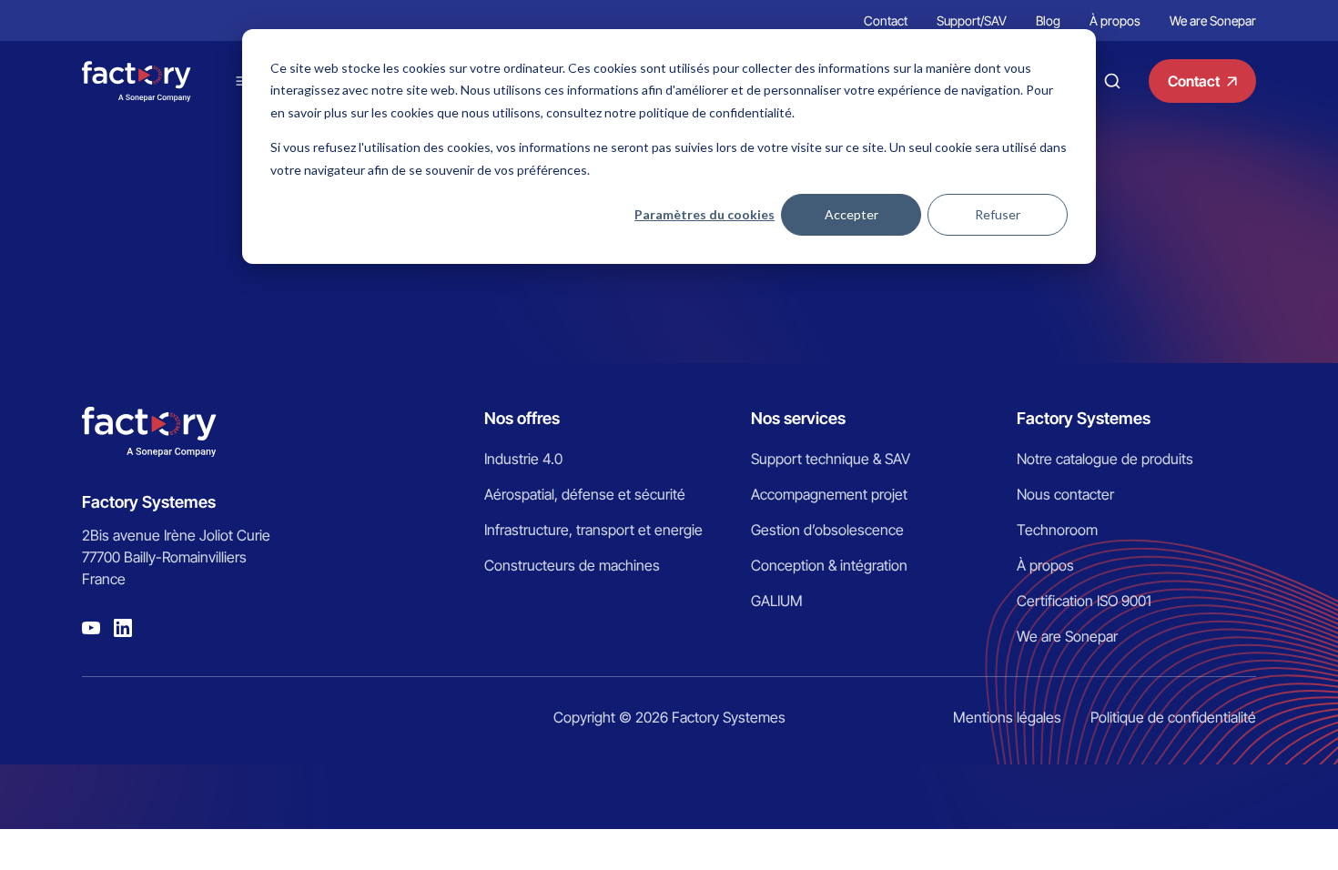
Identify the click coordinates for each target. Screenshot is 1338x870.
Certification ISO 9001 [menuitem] (1084, 601)
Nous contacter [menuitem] (1065, 494)
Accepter (851, 214)
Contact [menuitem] (885, 20)
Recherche (1112, 81)
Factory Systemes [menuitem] (1083, 418)
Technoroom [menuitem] (1057, 530)
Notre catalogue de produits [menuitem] (1105, 459)
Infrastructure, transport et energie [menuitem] (593, 530)
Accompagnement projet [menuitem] (829, 494)
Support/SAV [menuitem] (972, 20)
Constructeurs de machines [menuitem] (572, 565)
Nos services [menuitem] (798, 418)
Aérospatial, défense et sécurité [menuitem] (584, 494)
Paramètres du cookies (704, 214)
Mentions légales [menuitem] (1007, 717)
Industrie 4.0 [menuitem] (523, 459)
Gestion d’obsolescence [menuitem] (827, 530)
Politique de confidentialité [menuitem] (1173, 717)
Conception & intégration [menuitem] (829, 565)
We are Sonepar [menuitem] (1213, 20)
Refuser (997, 214)
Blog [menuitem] (1048, 20)
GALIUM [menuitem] (777, 601)
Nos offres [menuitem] (522, 418)
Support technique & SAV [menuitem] (830, 459)
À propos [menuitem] (1115, 20)
